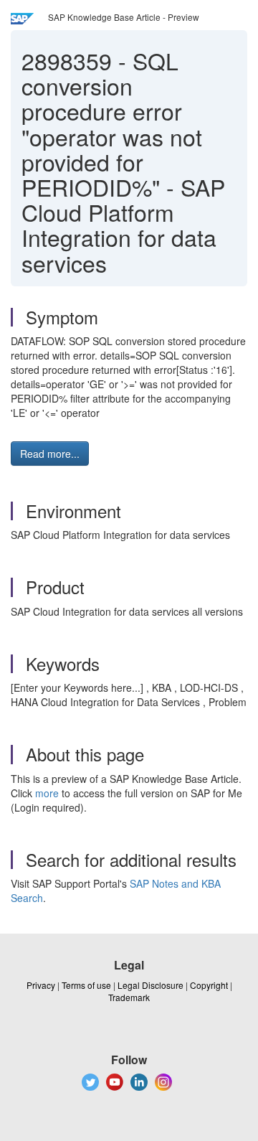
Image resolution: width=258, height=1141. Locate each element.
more (47, 793)
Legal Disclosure (150, 985)
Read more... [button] (50, 453)
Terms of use (86, 985)
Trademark (129, 997)
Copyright (209, 985)
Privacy (41, 985)
